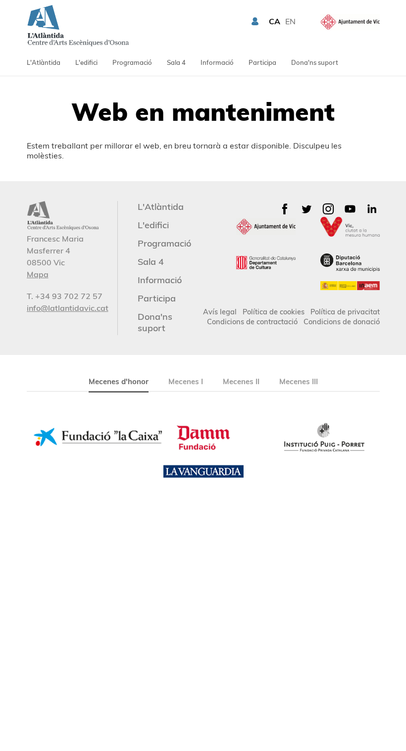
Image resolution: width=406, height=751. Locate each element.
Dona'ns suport (314, 62)
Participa (262, 62)
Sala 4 (176, 62)
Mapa (38, 274)
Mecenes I (185, 381)
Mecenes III (298, 381)
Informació (217, 62)
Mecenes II (241, 381)
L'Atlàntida (43, 62)
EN (290, 21)
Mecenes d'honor (119, 381)
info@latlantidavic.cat (67, 308)
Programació (132, 62)
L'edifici (86, 62)
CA (274, 21)
